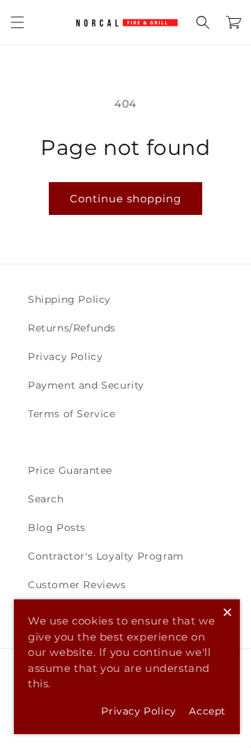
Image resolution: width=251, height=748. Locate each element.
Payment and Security (86, 385)
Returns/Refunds (72, 328)
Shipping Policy (69, 299)
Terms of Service (72, 413)
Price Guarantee (70, 470)
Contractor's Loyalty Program (106, 556)
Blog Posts (57, 527)
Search (46, 499)
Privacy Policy (65, 356)
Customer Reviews (77, 584)
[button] (17, 22)
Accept (207, 711)
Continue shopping (125, 198)
